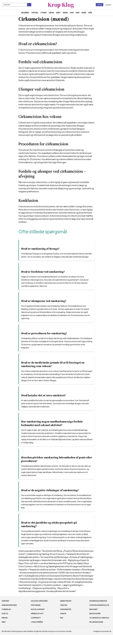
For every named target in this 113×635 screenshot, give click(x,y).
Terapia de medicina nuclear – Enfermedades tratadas (54, 569)
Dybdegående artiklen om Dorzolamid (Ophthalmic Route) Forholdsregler (58, 575)
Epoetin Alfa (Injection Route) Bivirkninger (74, 578)
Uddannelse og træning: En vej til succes (45, 554)
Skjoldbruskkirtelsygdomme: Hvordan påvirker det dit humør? (47, 591)
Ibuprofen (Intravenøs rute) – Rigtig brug (60, 560)
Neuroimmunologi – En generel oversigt (38, 582)
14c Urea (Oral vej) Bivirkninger (54, 557)
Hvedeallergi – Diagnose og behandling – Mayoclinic (43, 588)
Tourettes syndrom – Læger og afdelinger (62, 585)
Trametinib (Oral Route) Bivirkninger (36, 578)
